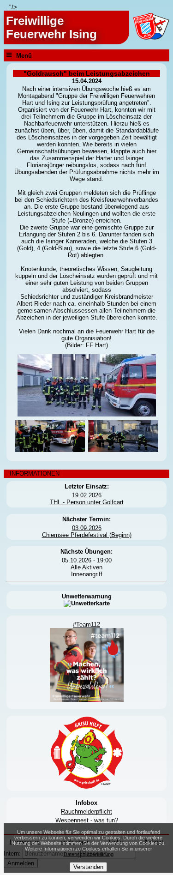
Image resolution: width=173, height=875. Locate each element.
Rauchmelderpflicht (86, 811)
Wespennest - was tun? (86, 820)
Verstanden (88, 866)
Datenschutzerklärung (88, 854)
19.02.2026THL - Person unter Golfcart (87, 499)
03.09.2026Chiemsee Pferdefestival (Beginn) (86, 531)
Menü (24, 55)
